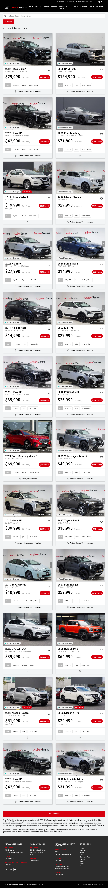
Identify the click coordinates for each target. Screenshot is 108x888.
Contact (99, 7)
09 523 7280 (88, 2)
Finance (77, 7)
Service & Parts (63, 7)
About (91, 7)
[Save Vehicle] (49, 70)
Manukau (81, 2)
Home (31, 7)
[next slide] (51, 49)
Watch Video (46, 63)
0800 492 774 (9, 864)
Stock (46, 7)
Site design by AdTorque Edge (90, 884)
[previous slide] (4, 49)
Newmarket (62, 2)
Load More (54, 814)
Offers (54, 7)
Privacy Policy (38, 884)
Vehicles (39, 7)
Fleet (84, 7)
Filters (9, 21)
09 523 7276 (70, 2)
